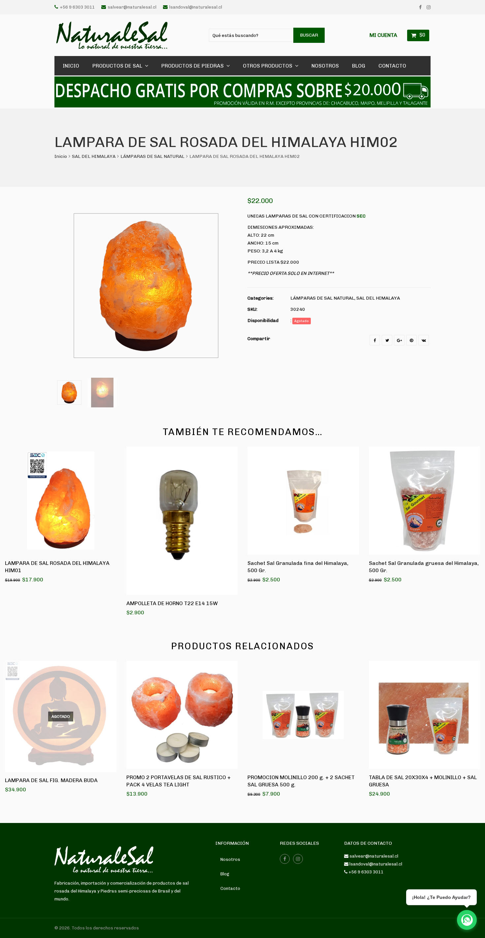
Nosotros (230, 859)
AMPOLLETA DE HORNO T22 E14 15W (172, 603)
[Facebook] (420, 7)
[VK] (423, 340)
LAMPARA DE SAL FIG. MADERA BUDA (51, 780)
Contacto (230, 888)
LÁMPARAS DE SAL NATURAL (152, 156)
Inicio (60, 156)
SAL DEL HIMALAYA (93, 156)
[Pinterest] (411, 340)
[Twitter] (387, 340)
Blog (224, 873)
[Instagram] (429, 7)
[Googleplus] (399, 340)
